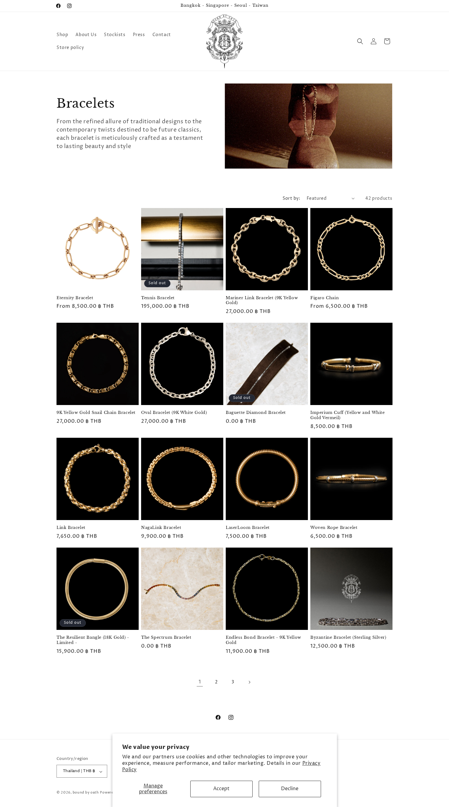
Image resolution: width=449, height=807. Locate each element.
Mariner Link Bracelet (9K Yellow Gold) (262, 301)
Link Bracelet (71, 527)
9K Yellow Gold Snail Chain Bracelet (96, 412)
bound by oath (86, 792)
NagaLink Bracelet (161, 527)
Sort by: (292, 198)
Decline (289, 788)
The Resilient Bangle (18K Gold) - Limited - (93, 640)
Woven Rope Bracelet (333, 527)
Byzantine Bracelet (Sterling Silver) (348, 637)
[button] (360, 41)
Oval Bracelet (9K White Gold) (174, 412)
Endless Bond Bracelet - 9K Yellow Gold (263, 640)
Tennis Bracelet (158, 298)
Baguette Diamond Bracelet (256, 412)
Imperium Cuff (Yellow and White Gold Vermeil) (347, 415)
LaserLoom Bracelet (248, 527)
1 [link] (200, 682)
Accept (221, 788)
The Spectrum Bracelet (166, 637)
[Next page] (249, 682)
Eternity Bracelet (75, 298)
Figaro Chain (324, 298)
